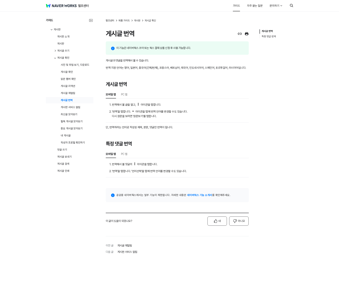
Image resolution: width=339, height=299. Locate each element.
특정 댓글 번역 (269, 36)
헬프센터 (110, 20)
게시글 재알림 (124, 245)
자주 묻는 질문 (255, 5)
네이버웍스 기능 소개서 (199, 195)
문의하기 (274, 5)
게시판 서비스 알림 (127, 252)
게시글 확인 (150, 20)
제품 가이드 (124, 20)
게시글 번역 (267, 31)
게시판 (137, 20)
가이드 (236, 5)
